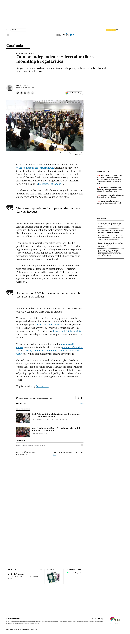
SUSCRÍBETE (110, 30)
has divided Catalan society (67, 331)
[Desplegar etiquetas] (82, 445)
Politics (18, 445)
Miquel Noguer (36, 433)
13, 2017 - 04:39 (27, 87)
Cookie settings (25, 629)
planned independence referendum (35, 167)
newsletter (12, 569)
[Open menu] (8, 35)
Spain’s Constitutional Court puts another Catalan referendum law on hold (56, 415)
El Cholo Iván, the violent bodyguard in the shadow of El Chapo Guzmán (110, 231)
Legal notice (9, 629)
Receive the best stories (16, 574)
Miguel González (24, 85)
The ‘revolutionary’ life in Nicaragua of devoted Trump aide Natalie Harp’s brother (110, 224)
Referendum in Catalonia (24, 53)
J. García (45, 419)
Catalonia (14, 46)
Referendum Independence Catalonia (33, 445)
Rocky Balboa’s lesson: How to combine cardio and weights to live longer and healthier (110, 244)
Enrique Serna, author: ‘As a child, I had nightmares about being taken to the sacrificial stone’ (109, 189)
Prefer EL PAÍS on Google (75, 93)
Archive (50, 569)
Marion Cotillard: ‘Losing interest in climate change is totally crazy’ (109, 203)
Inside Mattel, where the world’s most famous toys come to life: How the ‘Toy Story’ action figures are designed (110, 237)
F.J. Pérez (51, 419)
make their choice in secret (49, 324)
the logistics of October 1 (50, 183)
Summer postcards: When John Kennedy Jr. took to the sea (110, 196)
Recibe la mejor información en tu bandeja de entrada (35, 398)
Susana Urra (42, 386)
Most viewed (101, 219)
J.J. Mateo (39, 419)
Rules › (81, 403)
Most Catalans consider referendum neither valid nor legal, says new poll (56, 429)
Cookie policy (33, 629)
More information (21, 454)
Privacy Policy (17, 629)
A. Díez (33, 419)
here (54, 455)
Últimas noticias (103, 171)
